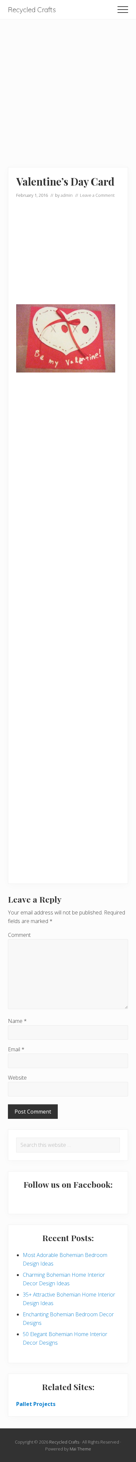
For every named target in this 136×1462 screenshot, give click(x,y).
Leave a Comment (97, 195)
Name (17, 1021)
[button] (122, 9)
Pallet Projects (35, 1404)
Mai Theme (80, 1449)
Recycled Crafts (32, 10)
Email (16, 1049)
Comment (19, 935)
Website (17, 1077)
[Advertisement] (68, 87)
